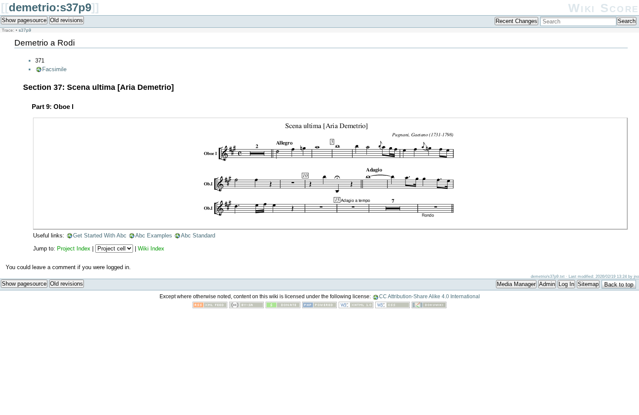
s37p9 (25, 30)
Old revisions (66, 20)
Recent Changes (516, 21)
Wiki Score (603, 8)
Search (627, 21)
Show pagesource (24, 20)
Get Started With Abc (99, 235)
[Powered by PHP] (319, 306)
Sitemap (588, 284)
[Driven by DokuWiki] (429, 306)
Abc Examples (153, 235)
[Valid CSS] (392, 306)
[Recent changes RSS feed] (210, 306)
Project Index (73, 248)
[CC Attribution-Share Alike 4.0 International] (246, 306)
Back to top (618, 284)
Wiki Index (151, 248)
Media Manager (516, 284)
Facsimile (54, 69)
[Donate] (283, 306)
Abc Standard (198, 235)
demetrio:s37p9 (50, 7)
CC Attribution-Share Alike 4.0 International (429, 296)
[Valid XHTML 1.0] (356, 306)
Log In (566, 284)
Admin (547, 284)
